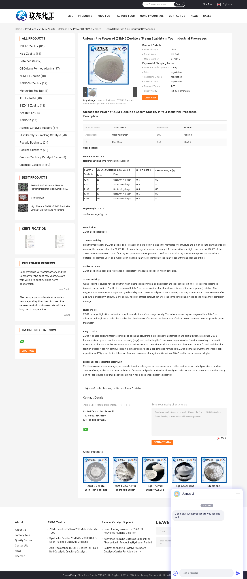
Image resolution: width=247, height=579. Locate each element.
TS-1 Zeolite (28, 98)
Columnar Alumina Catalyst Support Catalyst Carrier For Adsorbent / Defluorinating (125, 550)
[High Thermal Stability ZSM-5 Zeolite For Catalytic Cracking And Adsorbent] (23, 208)
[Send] (238, 573)
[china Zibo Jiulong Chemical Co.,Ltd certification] (30, 241)
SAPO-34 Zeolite (30, 83)
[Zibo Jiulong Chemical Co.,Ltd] (35, 15)
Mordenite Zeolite (31, 90)
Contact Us (177, 15)
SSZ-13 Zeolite (29, 105)
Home (69, 15)
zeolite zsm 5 (119, 388)
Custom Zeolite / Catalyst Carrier (41, 157)
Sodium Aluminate (31, 150)
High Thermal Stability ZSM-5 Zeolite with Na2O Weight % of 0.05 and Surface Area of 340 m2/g (155, 488)
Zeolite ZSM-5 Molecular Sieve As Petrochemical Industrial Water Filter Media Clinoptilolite (48, 189)
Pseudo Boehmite (31, 142)
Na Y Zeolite (27, 53)
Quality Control (151, 15)
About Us (104, 15)
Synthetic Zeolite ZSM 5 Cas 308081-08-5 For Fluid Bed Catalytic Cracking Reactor (73, 540)
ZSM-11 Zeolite (30, 76)
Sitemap (20, 556)
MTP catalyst (37, 197)
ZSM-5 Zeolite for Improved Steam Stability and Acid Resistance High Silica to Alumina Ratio (125, 488)
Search (179, 4)
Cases (207, 15)
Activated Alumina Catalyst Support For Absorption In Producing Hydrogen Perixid (128, 540)
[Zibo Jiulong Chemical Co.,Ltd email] (24, 341)
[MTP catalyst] (23, 197)
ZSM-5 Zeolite (47, 29)
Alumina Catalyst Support (36, 127)
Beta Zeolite (28, 61)
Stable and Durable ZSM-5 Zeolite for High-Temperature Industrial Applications (214, 488)
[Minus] (238, 494)
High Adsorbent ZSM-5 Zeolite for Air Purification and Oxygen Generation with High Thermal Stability (184, 488)
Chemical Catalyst (31, 165)
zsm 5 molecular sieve (100, 388)
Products (85, 15)
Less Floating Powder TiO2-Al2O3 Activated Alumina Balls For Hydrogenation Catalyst (123, 531)
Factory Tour (125, 15)
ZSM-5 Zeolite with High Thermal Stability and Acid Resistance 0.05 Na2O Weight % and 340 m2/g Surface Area (96, 488)
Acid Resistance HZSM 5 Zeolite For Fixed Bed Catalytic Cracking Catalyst (73, 549)
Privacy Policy (69, 575)
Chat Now (207, 4)
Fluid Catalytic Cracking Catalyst (40, 135)
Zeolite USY (27, 113)
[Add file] (175, 573)
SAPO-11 (25, 120)
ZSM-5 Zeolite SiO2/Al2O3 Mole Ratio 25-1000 (73, 531)
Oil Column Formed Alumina (37, 68)
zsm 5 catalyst (134, 388)
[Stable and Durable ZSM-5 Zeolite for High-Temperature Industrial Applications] (214, 470)
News (194, 15)
